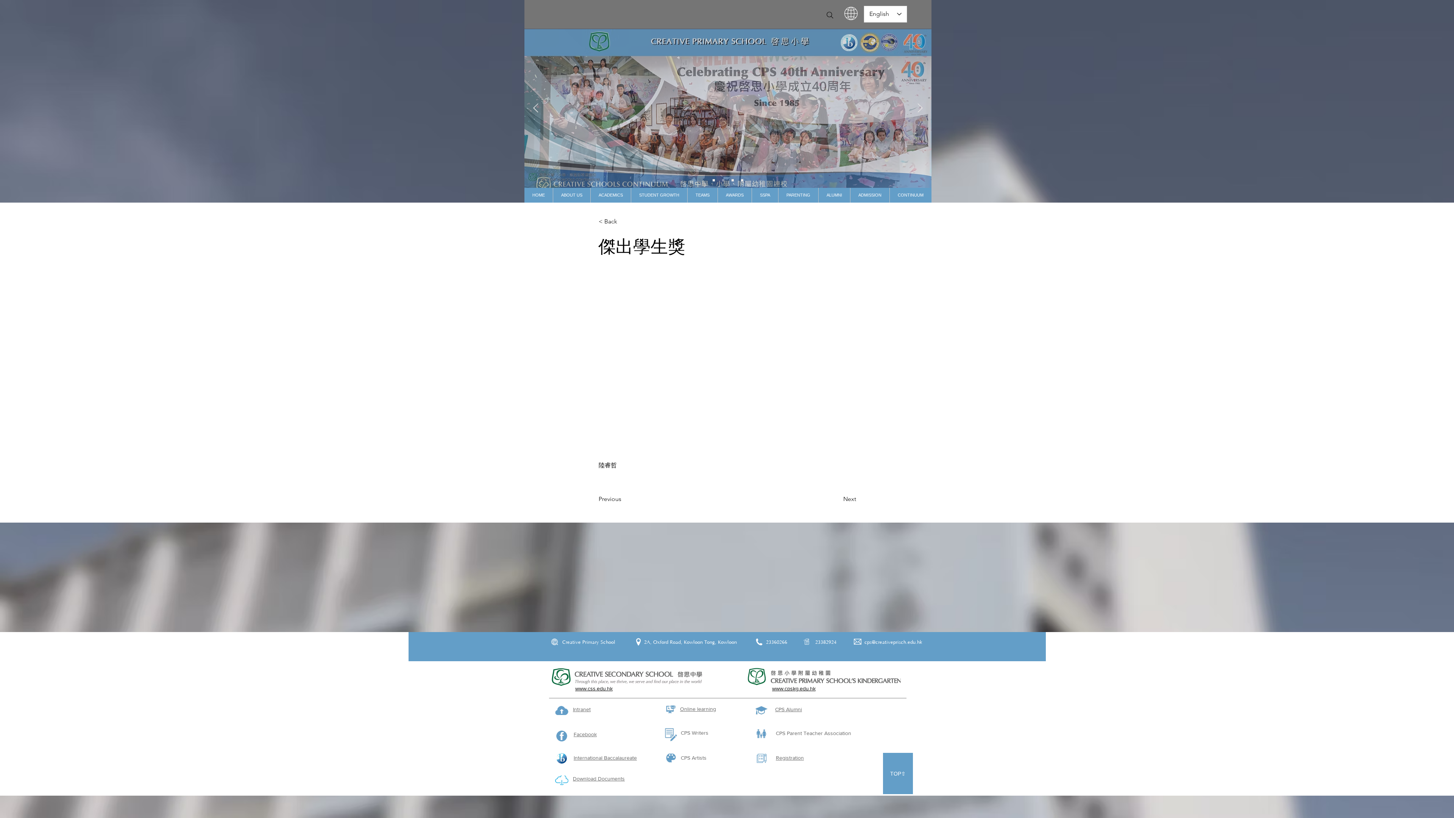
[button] (571, 195)
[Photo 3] (742, 180)
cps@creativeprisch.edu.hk (893, 642)
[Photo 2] (733, 180)
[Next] (920, 108)
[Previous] (536, 108)
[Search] (830, 15)
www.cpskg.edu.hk (794, 688)
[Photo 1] (723, 180)
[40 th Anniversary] (714, 180)
